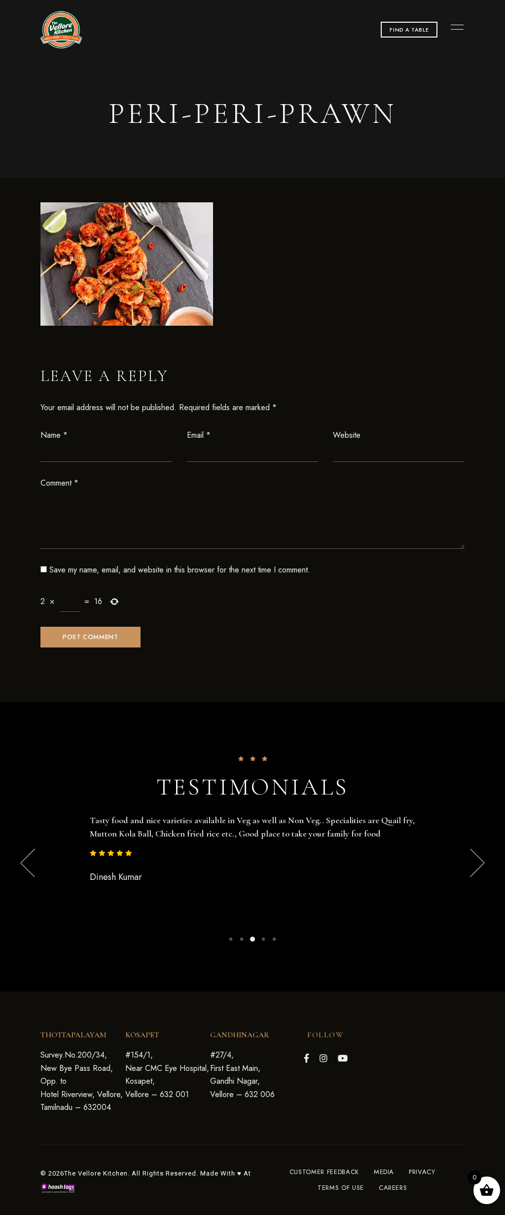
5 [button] (274, 939)
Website (347, 435)
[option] (252, 849)
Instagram (323, 1058)
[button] (409, 30)
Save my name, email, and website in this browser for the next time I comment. (179, 569)
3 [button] (252, 939)
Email (199, 435)
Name (54, 435)
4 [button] (263, 939)
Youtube (343, 1058)
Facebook (306, 1058)
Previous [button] (40, 863)
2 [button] (241, 939)
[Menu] (455, 27)
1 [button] (230, 939)
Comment (59, 483)
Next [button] (464, 863)
